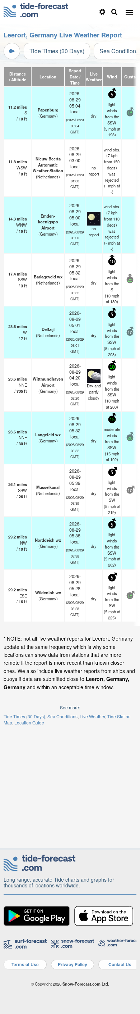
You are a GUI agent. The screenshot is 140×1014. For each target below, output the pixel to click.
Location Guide (29, 722)
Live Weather (92, 716)
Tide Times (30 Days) (56, 51)
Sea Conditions (62, 716)
